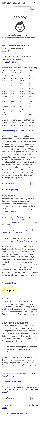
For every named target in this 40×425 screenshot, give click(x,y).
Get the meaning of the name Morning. (17, 131)
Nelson (4, 104)
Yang (21, 109)
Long (3, 70)
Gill (3, 109)
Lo (29, 80)
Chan (21, 73)
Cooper (4, 78)
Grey (30, 114)
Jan (21, 106)
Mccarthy (23, 114)
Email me (16, 283)
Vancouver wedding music (12, 233)
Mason (31, 96)
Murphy (22, 96)
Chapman (5, 112)
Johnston (5, 106)
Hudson (31, 88)
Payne (31, 109)
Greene (13, 101)
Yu (12, 80)
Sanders (13, 86)
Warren (13, 96)
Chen (12, 104)
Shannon (4, 101)
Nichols (31, 99)
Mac (21, 83)
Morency (13, 122)
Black (21, 88)
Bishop (4, 114)
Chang (22, 91)
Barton (31, 91)
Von (21, 101)
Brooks (4, 83)
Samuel (13, 78)
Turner (31, 70)
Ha (29, 75)
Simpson (13, 70)
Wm (12, 83)
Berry (3, 80)
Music (4, 99)
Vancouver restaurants (20, 230)
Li (11, 88)
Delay (3, 91)
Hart (12, 109)
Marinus (31, 122)
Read (30, 83)
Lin (30, 73)
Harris (12, 91)
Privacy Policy (22, 413)
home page (29, 222)
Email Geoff (17, 381)
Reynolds (31, 93)
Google (9, 306)
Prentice (4, 96)
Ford (12, 75)
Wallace (22, 80)
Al (20, 99)
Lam (3, 86)
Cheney (31, 78)
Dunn (21, 104)
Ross (30, 104)
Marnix (22, 122)
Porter (13, 112)
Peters (4, 75)
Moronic (22, 125)
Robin (21, 78)
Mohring (4, 125)
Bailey (4, 73)
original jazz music (9, 222)
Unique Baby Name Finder (18, 190)
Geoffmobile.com (9, 389)
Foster (31, 112)
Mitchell (13, 73)
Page (12, 93)
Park (30, 86)
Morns (31, 125)
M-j (21, 75)
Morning (4, 122)
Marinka (13, 125)
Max (21, 70)
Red (30, 106)
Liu (12, 99)
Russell (22, 86)
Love (30, 101)
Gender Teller (31, 241)
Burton (22, 112)
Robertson (23, 93)
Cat (12, 114)
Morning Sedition (9, 62)
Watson (4, 93)
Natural (13, 106)
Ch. (3, 88)
